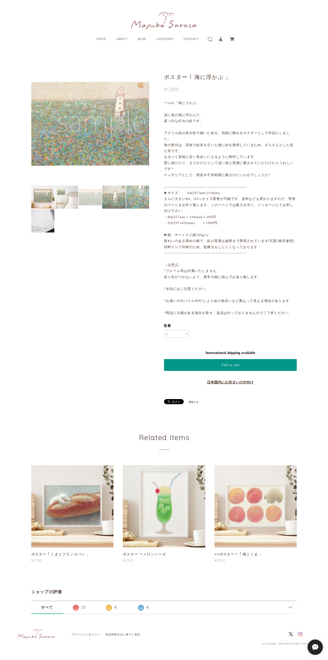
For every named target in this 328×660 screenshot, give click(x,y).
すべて (47, 607)
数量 (167, 326)
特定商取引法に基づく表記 (123, 634)
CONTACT (191, 39)
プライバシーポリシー (85, 634)
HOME (101, 39)
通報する (193, 402)
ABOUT (122, 39)
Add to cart (230, 365)
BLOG (142, 39)
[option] (90, 123)
